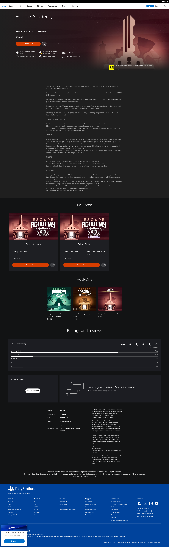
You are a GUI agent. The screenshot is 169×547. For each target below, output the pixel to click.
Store (11, 6)
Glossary (113, 517)
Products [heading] (37, 499)
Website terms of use (124, 542)
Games (29, 6)
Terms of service (116, 501)
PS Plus (40, 6)
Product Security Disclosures (119, 507)
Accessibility (63, 504)
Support (75, 6)
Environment (63, 501)
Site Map (134, 542)
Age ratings (114, 509)
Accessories (52, 6)
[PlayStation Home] (4, 6)
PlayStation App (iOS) (143, 508)
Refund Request (90, 515)
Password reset (89, 512)
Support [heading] (88, 499)
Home (9, 493)
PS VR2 (36, 507)
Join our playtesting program (145, 513)
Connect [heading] (140, 499)
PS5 (20, 6)
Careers (10, 504)
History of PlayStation (14, 515)
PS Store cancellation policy (119, 504)
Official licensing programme (119, 520)
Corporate (11, 512)
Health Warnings (96, 448)
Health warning (115, 512)
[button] (33, 390)
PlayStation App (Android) (144, 511)
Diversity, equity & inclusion (68, 509)
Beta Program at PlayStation (145, 516)
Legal (105, 542)
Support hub (88, 501)
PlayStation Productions (14, 509)
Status (87, 507)
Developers (114, 515)
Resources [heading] (115, 499)
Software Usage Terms (154, 542)
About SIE (10, 501)
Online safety (63, 507)
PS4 (35, 504)
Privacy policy (112, 542)
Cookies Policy (142, 542)
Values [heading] (62, 499)
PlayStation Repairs (90, 509)
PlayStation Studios (13, 507)
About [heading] (10, 499)
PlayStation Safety (90, 504)
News (64, 6)
